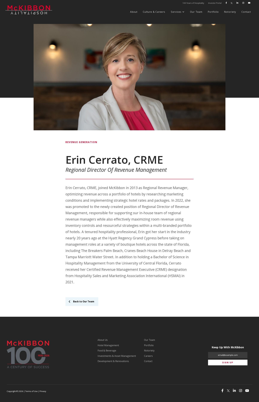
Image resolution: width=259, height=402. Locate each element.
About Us (103, 340)
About (134, 11)
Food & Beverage (107, 350)
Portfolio (213, 11)
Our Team (196, 11)
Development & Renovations (113, 361)
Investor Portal (215, 3)
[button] (177, 12)
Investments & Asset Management (117, 356)
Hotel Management (108, 345)
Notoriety (230, 11)
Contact (246, 11)
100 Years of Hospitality (193, 3)
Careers (148, 356)
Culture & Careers (154, 11)
